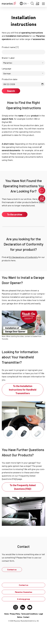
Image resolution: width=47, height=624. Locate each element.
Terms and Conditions (29, 614)
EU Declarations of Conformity (23, 257)
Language (6, 68)
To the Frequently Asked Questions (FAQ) (23, 487)
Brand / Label (8, 57)
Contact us (12, 569)
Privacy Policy (15, 614)
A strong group (23, 599)
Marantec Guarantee (23, 592)
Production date (9, 79)
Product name (10, 47)
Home (6, 614)
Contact (26, 617)
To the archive (14, 214)
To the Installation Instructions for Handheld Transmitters (22, 390)
